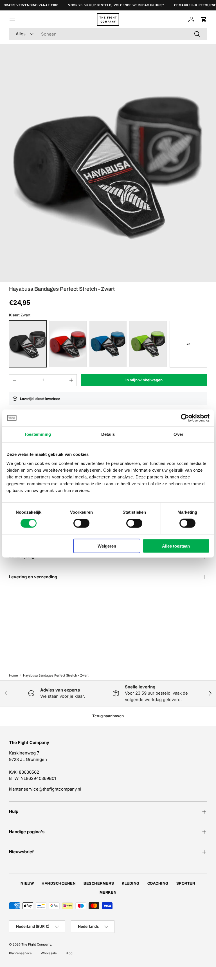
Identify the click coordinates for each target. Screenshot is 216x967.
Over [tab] (178, 434)
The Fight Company (36, 944)
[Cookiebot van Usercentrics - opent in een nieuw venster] (185, 418)
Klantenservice (20, 953)
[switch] (81, 523)
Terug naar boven (108, 716)
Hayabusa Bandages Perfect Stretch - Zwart (56, 675)
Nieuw (27, 883)
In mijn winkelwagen (144, 380)
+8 (188, 344)
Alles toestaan (176, 545)
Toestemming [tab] (37, 434)
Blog (69, 953)
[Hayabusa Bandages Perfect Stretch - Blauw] (108, 344)
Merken (108, 892)
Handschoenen (59, 883)
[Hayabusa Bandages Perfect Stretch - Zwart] (27, 344)
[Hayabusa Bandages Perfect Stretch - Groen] (148, 344)
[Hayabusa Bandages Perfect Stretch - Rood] (68, 344)
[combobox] (108, 34)
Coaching (157, 883)
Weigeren (107, 545)
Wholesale (49, 953)
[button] (203, 19)
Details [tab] (108, 434)
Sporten (185, 883)
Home (13, 675)
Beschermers (99, 883)
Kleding (131, 883)
